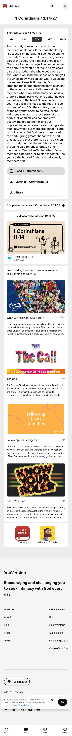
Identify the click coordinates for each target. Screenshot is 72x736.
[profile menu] (63, 6)
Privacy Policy (23, 705)
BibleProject (18, 260)
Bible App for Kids (47, 542)
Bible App (22, 542)
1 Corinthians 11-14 (26, 256)
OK (62, 702)
